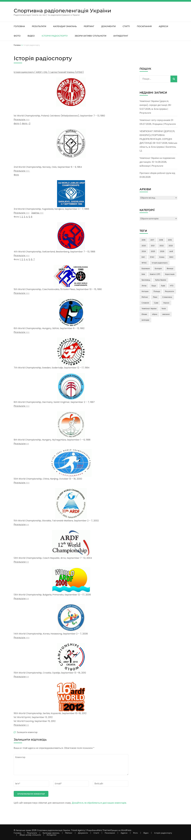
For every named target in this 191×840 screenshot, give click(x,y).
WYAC (144, 263)
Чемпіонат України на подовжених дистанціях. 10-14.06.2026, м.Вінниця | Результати (157, 161)
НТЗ (171, 285)
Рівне (155, 297)
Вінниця (170, 268)
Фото (17, 35)
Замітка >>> (37, 212)
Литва (144, 285)
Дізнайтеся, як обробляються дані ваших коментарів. (99, 802)
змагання (166, 314)
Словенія (145, 303)
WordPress (126, 830)
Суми (156, 303)
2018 (161, 240)
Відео (31, 35)
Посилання (144, 26)
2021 (153, 245)
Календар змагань (65, 26)
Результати (39, 26)
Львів (163, 285)
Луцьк (153, 285)
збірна (154, 314)
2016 (143, 240)
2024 (144, 251)
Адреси (163, 26)
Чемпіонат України (149, 308)
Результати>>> (21, 443)
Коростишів (169, 274)
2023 (171, 245)
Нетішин (145, 291)
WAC (171, 257)
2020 (144, 245)
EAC (143, 257)
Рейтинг (89, 26)
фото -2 (26, 123)
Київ (143, 274)
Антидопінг (120, 35)
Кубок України (160, 280)
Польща (157, 291)
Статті (126, 26)
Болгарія (158, 268)
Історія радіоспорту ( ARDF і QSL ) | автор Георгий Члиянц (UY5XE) (49, 72)
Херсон (166, 303)
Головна (19, 26)
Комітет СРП (155, 274)
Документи (108, 26)
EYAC (152, 257)
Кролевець (146, 280)
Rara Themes (103, 830)
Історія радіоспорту (55, 35)
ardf (171, 251)
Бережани (146, 268)
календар (145, 320)
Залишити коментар (27, 732)
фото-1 (17, 123)
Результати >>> (22, 119)
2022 (162, 245)
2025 (153, 251)
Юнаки (144, 314)
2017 (152, 240)
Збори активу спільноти (90, 35)
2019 (170, 240)
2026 (162, 251)
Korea (161, 257)
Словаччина (167, 297)
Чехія (163, 308)
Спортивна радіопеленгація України (62, 11)
